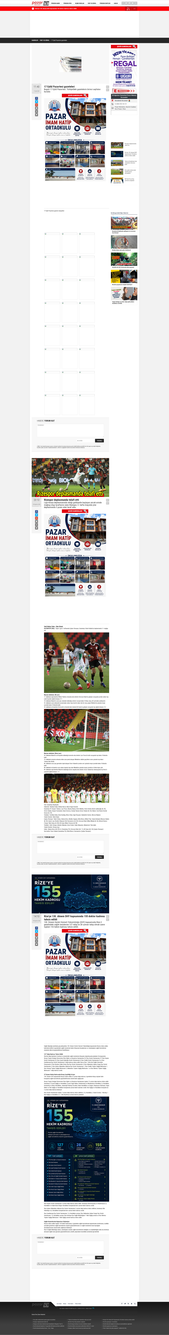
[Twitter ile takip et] (125, 1303)
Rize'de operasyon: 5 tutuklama (110, 1321)
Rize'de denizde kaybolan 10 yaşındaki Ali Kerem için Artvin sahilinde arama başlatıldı (48, 1326)
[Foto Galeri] (129, 3)
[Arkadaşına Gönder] (36, 108)
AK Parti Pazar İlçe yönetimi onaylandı (76, 1321)
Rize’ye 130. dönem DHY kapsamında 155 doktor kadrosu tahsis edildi (118, 1319)
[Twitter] (36, 101)
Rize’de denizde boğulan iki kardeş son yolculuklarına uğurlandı (117, 1324)
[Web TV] (126, 3)
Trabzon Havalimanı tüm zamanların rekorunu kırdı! (79, 1319)
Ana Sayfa (59, 1303)
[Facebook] (36, 98)
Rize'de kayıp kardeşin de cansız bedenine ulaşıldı (79, 1324)
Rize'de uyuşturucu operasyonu (110, 1326)
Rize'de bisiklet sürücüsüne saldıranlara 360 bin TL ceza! (81, 1326)
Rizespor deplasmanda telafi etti (40, 1321)
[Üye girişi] (131, 1303)
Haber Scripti (89, 1308)
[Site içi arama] (135, 3)
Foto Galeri (70, 1303)
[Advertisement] (84, 24)
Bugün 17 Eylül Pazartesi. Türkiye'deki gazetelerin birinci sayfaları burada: (72, 90)
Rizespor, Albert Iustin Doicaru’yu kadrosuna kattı (79, 1328)
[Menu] (123, 3)
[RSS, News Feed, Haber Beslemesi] (128, 1303)
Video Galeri (78, 1303)
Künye (64, 1303)
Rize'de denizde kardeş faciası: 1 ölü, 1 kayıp (43, 1328)
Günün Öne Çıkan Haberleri (38, 1314)
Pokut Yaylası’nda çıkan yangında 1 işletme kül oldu (114, 1328)
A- (107, 90)
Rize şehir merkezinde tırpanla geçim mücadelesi (50, 8)
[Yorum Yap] (36, 114)
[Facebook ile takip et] (121, 1303)
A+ (108, 87)
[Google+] (36, 104)
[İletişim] (132, 3)
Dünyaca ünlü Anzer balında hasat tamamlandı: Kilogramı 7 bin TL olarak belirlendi (47, 1324)
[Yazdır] (36, 111)
